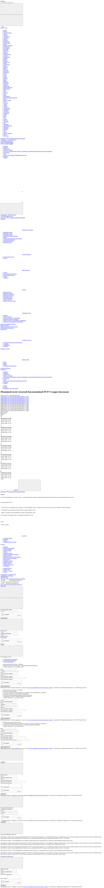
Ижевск (5, 59)
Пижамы (5, 315)
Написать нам (4, 577)
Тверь (4, 115)
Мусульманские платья (9, 275)
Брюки (5, 237)
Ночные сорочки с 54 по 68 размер (11, 318)
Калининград (6, 64)
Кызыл (5, 76)
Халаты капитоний (8, 298)
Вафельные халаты (8, 232)
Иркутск (5, 60)
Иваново (5, 58)
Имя (2, 669)
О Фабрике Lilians (7, 538)
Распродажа (6, 152)
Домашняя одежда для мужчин (10, 388)
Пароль (3, 634)
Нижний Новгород (8, 87)
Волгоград (5, 50)
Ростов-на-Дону (7, 100)
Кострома (5, 69)
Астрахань (5, 38)
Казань (5, 63)
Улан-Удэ (5, 120)
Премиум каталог (7, 568)
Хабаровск (6, 124)
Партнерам (12, 155)
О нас (4, 154)
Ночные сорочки (7, 316)
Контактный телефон (6, 781)
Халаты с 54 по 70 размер (9, 301)
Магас (4, 80)
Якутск (5, 134)
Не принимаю (9, 856)
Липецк (5, 77)
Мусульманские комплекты (10, 273)
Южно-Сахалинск (7, 133)
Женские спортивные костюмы (8, 324)
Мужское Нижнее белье (9, 240)
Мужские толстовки (8, 241)
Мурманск (5, 83)
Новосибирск (6, 88)
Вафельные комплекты (8, 294)
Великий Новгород (8, 45)
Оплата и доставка (7, 150)
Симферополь (6, 109)
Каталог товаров (9, 143)
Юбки (4, 362)
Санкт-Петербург (7, 32)
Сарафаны (5, 277)
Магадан (5, 78)
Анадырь (5, 35)
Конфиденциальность (37, 151)
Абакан (5, 34)
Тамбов (5, 114)
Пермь (5, 95)
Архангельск (6, 36)
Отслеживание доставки (15, 151)
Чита (3, 26)
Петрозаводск (6, 96)
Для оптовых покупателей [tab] (9, 660)
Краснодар (6, 71)
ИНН (2, 705)
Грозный (5, 55)
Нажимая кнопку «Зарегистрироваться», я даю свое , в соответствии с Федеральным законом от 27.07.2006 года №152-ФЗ (44, 687)
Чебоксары (6, 127)
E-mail (2, 611)
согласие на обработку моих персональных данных (40, 687)
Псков (4, 99)
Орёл (4, 91)
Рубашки (5, 346)
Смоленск (5, 110)
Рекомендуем (6, 148)
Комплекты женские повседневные (9, 326)
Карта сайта (3, 584)
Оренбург (5, 92)
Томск (4, 116)
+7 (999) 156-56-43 (8, 139)
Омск (4, 90)
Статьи (5, 572)
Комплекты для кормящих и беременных (13, 321)
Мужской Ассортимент (27, 229)
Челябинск (6, 128)
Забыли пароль (4, 636)
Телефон (3, 670)
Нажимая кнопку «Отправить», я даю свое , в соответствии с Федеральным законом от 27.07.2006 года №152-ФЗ (42, 795)
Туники (5, 272)
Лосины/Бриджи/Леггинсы (9, 365)
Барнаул (5, 39)
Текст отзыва (4, 878)
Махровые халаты (7, 233)
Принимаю (3, 856)
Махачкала (6, 82)
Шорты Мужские (7, 242)
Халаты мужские (7, 299)
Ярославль (5, 135)
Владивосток (6, 46)
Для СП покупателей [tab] (8, 662)
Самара (5, 104)
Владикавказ (6, 48)
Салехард (5, 102)
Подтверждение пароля (7, 677)
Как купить (6, 151)
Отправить (3, 821)
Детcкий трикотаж (26, 254)
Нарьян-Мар (6, 86)
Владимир (5, 49)
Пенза (4, 94)
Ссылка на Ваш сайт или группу (8, 739)
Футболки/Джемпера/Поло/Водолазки (12, 238)
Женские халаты (7, 292)
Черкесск (5, 129)
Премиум (5, 146)
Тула (4, 118)
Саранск (5, 105)
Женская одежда (26, 270)
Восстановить (4, 618)
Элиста (5, 132)
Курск (4, 74)
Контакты (5, 156)
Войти (2, 644)
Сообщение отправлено (6, 809)
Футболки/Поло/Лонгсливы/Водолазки (12, 342)
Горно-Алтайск (7, 54)
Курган (5, 73)
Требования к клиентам (21, 155)
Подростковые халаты (8, 257)
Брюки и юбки (25, 359)
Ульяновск (5, 121)
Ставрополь (6, 111)
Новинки (5, 147)
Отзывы (5, 157)
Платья (5, 276)
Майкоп (5, 81)
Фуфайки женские (5, 348)
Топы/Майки (6, 345)
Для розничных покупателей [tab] (10, 659)
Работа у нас (6, 155)
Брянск (5, 44)
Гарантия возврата (47, 151)
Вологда (5, 52)
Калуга (5, 66)
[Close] (12, 592)
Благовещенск (6, 43)
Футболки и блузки (26, 340)
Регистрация (4, 637)
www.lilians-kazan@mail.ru (7, 141)
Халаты (5, 258)
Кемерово (5, 67)
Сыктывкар (6, 113)
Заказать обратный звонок (7, 142)
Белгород (5, 40)
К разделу (24, 535)
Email (2, 779)
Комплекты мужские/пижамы (10, 236)
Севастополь (6, 107)
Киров (5, 68)
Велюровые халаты (8, 234)
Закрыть (3, 762)
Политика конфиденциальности (14, 584)
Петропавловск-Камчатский (10, 97)
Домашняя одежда (26, 313)
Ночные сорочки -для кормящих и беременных (14, 320)
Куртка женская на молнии (7, 328)
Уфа (4, 123)
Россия (5, 30)
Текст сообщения (5, 787)
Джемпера (5, 343)
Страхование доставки (26, 151)
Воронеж (5, 53)
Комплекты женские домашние (11, 319)
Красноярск (6, 72)
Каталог (5, 387)
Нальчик (5, 85)
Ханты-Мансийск (7, 125)
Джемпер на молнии (5, 368)
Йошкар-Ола (6, 62)
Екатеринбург (6, 57)
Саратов (5, 106)
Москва (5, 31)
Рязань (5, 101)
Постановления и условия (9, 542)
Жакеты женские (5, 325)
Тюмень (5, 119)
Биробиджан (6, 41)
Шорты (5, 364)
